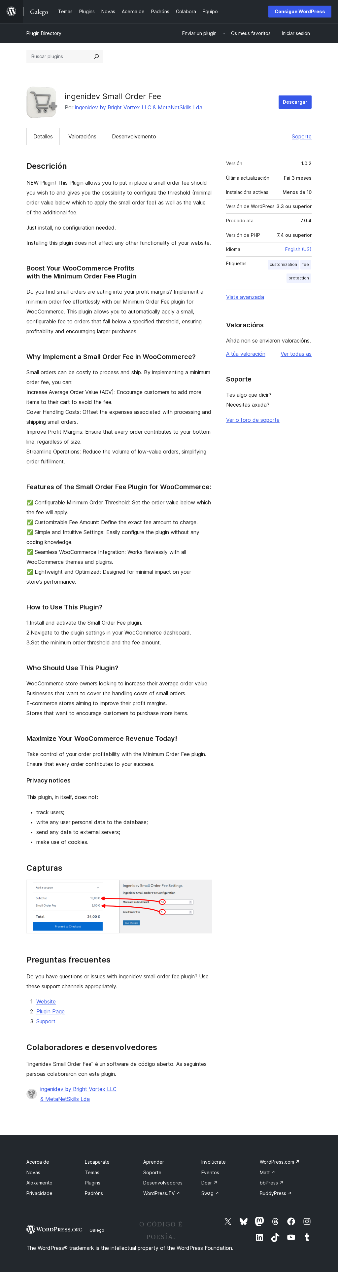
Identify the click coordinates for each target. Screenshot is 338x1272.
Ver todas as (296, 353)
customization (283, 264)
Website (46, 1001)
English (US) (298, 249)
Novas (33, 1172)
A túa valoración (245, 353)
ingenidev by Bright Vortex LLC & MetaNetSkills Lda (138, 107)
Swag (210, 1193)
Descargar (295, 102)
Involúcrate (213, 1162)
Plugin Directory (43, 33)
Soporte (302, 136)
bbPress (272, 1182)
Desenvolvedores (163, 1182)
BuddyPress (276, 1193)
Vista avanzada (245, 297)
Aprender (153, 1162)
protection (298, 277)
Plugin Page (50, 1011)
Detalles (43, 136)
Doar (209, 1182)
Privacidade (39, 1193)
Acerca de (37, 1162)
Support (45, 1021)
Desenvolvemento (134, 136)
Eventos (210, 1172)
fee (305, 264)
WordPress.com (280, 1162)
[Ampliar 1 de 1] (203, 888)
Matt (267, 1172)
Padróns (94, 1193)
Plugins (92, 1182)
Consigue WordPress (300, 11)
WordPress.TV (161, 1193)
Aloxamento (39, 1182)
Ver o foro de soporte (253, 420)
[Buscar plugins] (96, 56)
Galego (96, 1230)
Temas (92, 1172)
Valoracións (82, 136)
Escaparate (97, 1162)
